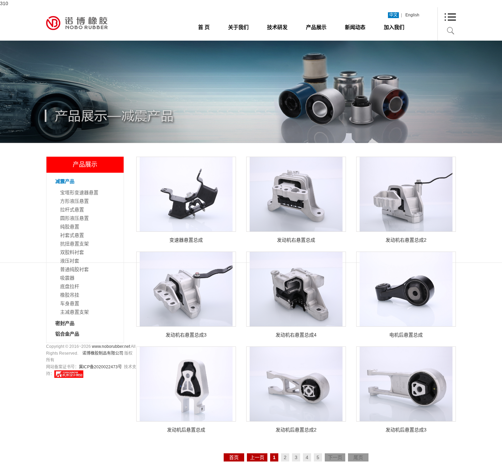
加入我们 (394, 27)
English (412, 15)
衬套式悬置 (72, 235)
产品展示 (316, 27)
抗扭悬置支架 (74, 243)
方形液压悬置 (74, 201)
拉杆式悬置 (72, 209)
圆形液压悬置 (74, 218)
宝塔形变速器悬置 (79, 192)
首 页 (204, 27)
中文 (393, 15)
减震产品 (64, 181)
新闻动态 (355, 27)
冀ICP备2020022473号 (100, 367)
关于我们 (238, 27)
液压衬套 (69, 261)
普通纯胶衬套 (74, 269)
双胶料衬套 (72, 252)
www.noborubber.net (111, 346)
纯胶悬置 (69, 226)
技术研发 (277, 27)
